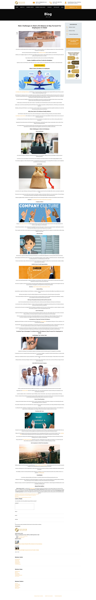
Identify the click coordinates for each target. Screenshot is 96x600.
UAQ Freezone (17, 574)
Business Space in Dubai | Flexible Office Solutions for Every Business (28, 543)
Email (16, 515)
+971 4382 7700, (21, 536)
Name (16, 511)
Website (16, 519)
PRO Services (17, 576)
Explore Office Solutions (39, 65)
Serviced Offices (17, 562)
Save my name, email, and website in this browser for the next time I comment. (28, 524)
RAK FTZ (16, 572)
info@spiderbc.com (43, 2)
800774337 (26, 536)
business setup (32, 488)
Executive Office (17, 559)
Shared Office (17, 561)
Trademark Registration (18, 575)
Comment (17, 503)
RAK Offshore (17, 573)
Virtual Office (17, 560)
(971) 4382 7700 (59, 2)
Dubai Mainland (17, 571)
